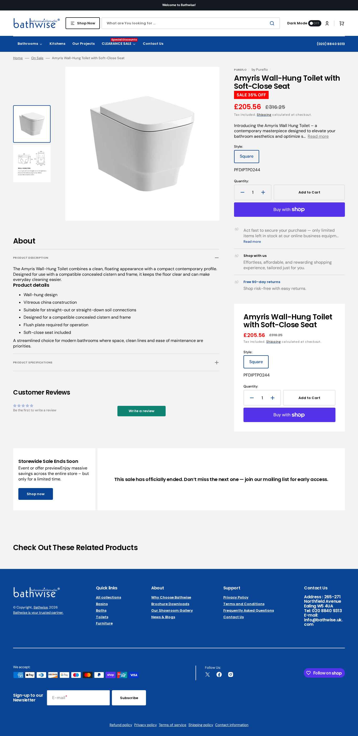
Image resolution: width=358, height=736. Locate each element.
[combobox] (190, 23)
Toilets (102, 617)
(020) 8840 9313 (331, 43)
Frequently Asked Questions (248, 610)
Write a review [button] (141, 410)
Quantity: (241, 181)
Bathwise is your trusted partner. (38, 612)
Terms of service (172, 725)
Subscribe (129, 697)
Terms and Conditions (243, 603)
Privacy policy (145, 725)
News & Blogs (163, 617)
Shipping (264, 115)
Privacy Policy (235, 597)
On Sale (37, 58)
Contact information (231, 725)
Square (249, 158)
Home (18, 58)
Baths (101, 610)
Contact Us (233, 617)
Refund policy (121, 725)
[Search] (273, 23)
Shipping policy (200, 725)
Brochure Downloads (170, 603)
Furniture (104, 623)
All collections (108, 597)
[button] (327, 23)
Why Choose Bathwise (171, 597)
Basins (102, 603)
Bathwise (41, 607)
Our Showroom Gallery (172, 610)
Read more (318, 136)
